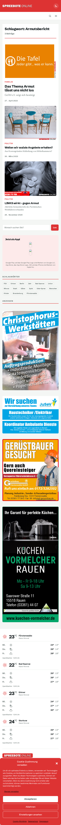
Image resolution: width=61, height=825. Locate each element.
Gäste (23, 289)
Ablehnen (30, 806)
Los (55, 227)
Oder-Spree (41, 289)
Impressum (43, 821)
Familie (9, 82)
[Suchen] (50, 16)
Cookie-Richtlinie (20, 821)
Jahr (29, 284)
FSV (5, 284)
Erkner (13, 284)
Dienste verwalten (11, 791)
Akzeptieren (30, 799)
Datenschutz (33, 821)
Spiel (31, 289)
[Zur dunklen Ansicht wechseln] (56, 6)
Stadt (15, 289)
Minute (6, 289)
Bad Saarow (39, 284)
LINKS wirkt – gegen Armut (22, 203)
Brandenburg (18, 293)
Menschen (53, 289)
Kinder (6, 293)
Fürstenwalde (32, 293)
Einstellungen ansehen (30, 814)
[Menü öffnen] (56, 16)
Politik (9, 143)
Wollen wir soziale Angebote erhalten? (29, 147)
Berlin (22, 284)
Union (50, 284)
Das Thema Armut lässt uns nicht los (19, 88)
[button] (56, 763)
